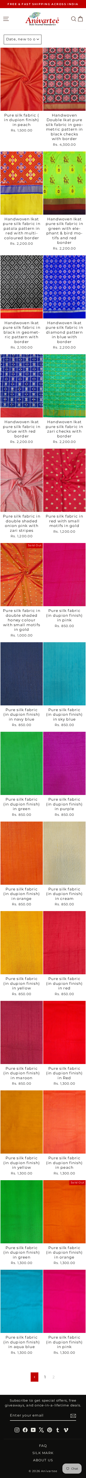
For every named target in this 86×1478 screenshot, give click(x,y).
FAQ (43, 1446)
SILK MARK (43, 1453)
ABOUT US (43, 1460)
